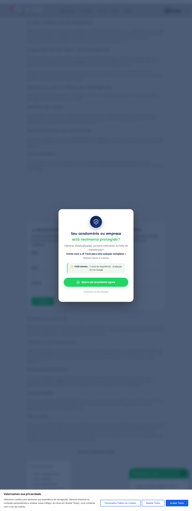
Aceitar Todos (177, 503)
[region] (96, 500)
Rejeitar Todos (153, 503)
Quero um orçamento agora (98, 282)
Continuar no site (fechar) (96, 291)
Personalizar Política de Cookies (120, 503)
